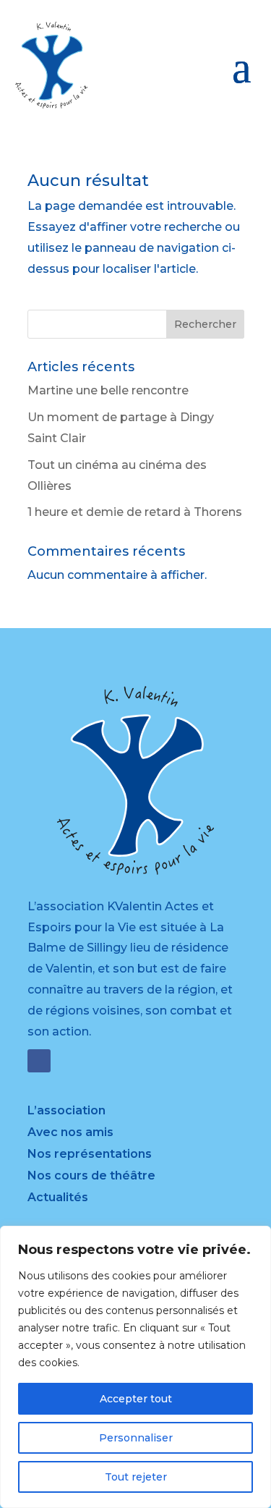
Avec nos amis (70, 1133)
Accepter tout (136, 1398)
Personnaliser (136, 1437)
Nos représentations (89, 1155)
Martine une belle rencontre (108, 390)
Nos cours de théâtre (91, 1176)
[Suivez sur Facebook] (39, 1060)
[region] (135, 1367)
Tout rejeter (136, 1476)
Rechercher (205, 324)
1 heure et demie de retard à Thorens (134, 512)
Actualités (57, 1198)
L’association (66, 1111)
